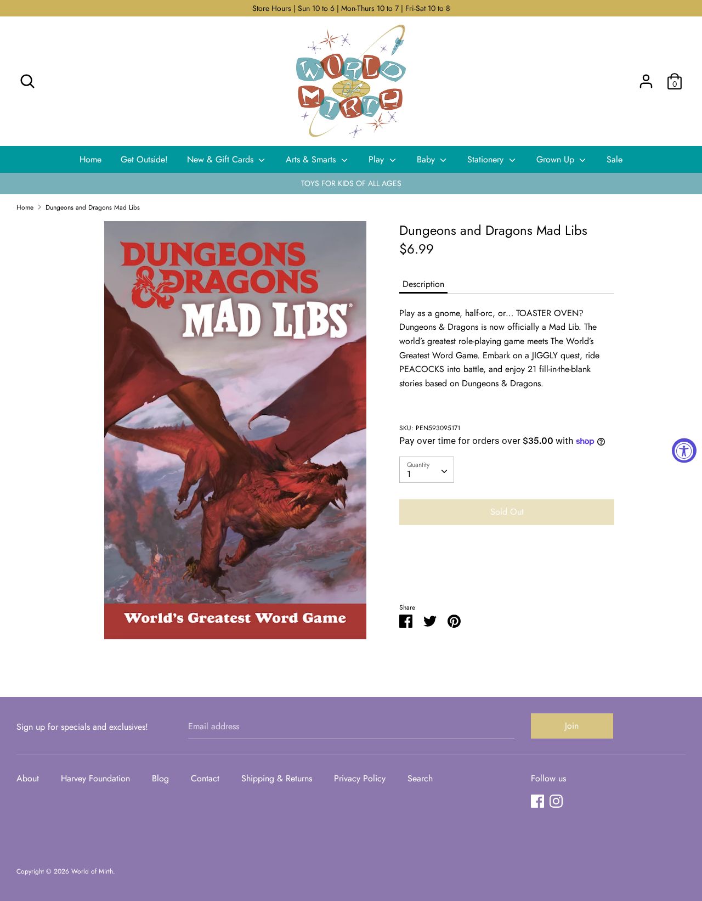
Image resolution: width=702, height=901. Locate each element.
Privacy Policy (360, 778)
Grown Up (556, 159)
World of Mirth (92, 871)
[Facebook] (537, 801)
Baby (427, 159)
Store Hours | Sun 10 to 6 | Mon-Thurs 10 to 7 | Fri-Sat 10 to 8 (351, 8)
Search (420, 778)
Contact (205, 778)
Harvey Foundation (95, 778)
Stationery (486, 159)
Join (572, 725)
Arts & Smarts (312, 159)
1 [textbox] (409, 474)
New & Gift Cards (221, 159)
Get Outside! (144, 159)
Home (90, 159)
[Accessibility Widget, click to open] (684, 450)
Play (378, 159)
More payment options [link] (507, 571)
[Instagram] (556, 801)
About (27, 778)
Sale (614, 159)
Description (423, 284)
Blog (160, 778)
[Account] (646, 77)
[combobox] (426, 470)
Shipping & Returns (276, 778)
